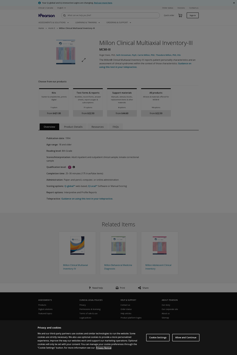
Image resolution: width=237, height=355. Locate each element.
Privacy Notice (103, 347)
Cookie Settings (158, 337)
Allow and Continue (185, 337)
